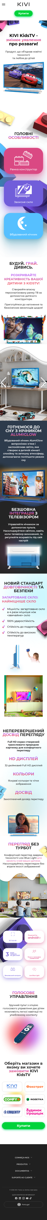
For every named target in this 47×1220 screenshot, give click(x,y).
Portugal (26, 1204)
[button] (3, 382)
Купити (23, 13)
